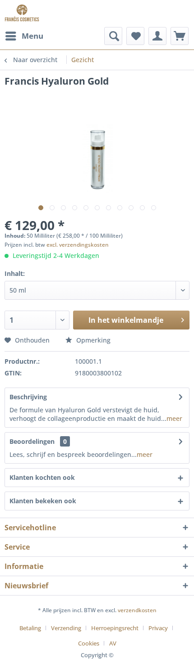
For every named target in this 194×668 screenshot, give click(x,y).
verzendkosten (137, 610)
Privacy (158, 628)
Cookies (88, 643)
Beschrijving (28, 397)
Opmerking (92, 340)
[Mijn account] (157, 36)
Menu (32, 36)
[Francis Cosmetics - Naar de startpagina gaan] (22, 14)
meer (174, 418)
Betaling (30, 628)
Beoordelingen (32, 441)
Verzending (66, 628)
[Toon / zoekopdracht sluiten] (113, 36)
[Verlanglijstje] (135, 36)
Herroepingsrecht (115, 628)
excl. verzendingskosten (77, 244)
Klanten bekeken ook (42, 500)
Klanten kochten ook (42, 477)
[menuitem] (24, 36)
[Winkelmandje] (180, 36)
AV (112, 643)
